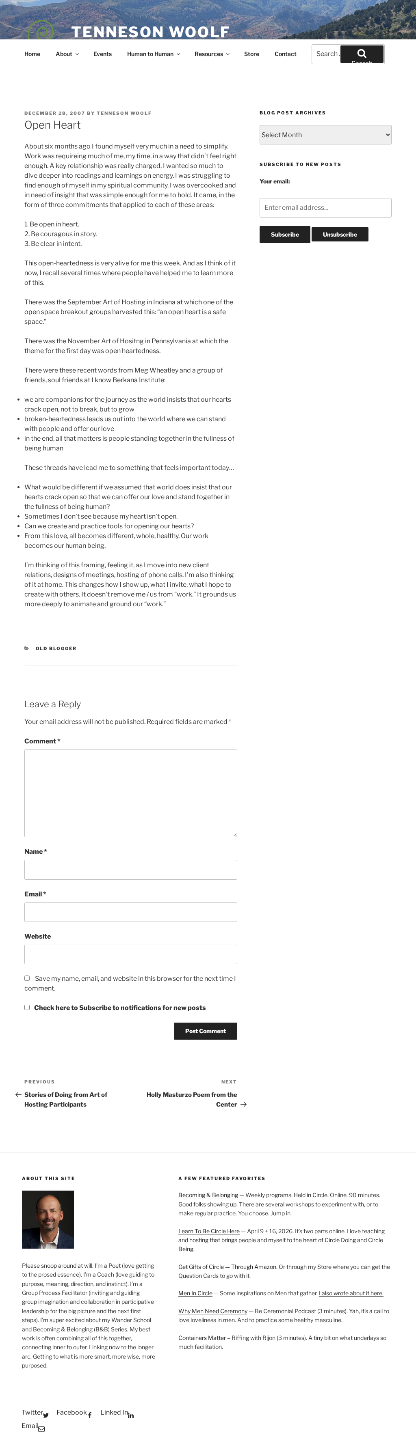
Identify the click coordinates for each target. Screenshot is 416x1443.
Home (32, 53)
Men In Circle (195, 1293)
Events (102, 53)
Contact (286, 53)
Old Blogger (56, 648)
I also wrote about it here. (351, 1293)
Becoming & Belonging (208, 1194)
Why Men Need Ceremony (212, 1310)
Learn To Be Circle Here (209, 1231)
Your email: (275, 181)
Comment (42, 741)
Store (251, 53)
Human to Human (150, 53)
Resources (209, 53)
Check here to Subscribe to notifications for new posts (119, 1008)
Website (37, 936)
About (64, 53)
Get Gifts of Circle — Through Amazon (227, 1266)
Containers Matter (202, 1337)
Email (35, 894)
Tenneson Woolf (151, 32)
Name (35, 851)
